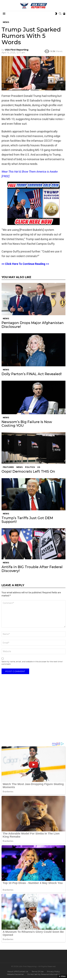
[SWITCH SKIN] (56, 13)
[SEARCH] (60, 13)
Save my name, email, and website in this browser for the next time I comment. (32, 662)
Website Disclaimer (15, 974)
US (38, 467)
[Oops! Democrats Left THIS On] (33, 448)
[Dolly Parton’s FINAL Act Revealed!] (33, 349)
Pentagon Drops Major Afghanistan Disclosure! (33, 325)
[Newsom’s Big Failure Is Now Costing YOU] (33, 397)
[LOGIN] (64, 13)
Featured (8, 467)
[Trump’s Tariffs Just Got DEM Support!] (33, 494)
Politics (30, 467)
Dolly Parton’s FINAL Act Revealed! (32, 374)
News (6, 318)
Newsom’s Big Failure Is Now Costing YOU (27, 424)
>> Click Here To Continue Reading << (25, 263)
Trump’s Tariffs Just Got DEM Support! (27, 520)
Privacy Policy (53, 971)
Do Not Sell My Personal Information (43, 974)
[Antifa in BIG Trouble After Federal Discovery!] (33, 543)
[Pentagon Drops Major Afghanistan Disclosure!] (33, 299)
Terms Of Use (37, 971)
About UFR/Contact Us (17, 971)
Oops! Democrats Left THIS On (28, 471)
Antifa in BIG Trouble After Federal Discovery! (32, 569)
